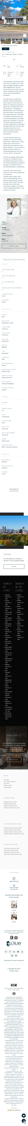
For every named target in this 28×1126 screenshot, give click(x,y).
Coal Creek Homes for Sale (8, 614)
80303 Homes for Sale (20, 631)
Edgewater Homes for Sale (8, 682)
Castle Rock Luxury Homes (11, 850)
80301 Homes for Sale (20, 608)
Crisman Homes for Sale (8, 608)
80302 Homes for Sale (20, 602)
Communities (7, 787)
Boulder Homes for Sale (8, 597)
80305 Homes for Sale (20, 625)
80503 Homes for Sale (20, 637)
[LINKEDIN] (14, 951)
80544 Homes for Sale (20, 620)
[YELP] (22, 951)
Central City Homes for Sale (8, 655)
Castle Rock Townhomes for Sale (13, 854)
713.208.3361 (5, 229)
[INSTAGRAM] (10, 951)
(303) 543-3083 (14, 889)
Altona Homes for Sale (8, 602)
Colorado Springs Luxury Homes (12, 829)
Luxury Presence (18, 960)
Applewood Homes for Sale (8, 660)
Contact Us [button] (14, 759)
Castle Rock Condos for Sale (11, 852)
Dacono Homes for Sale (8, 637)
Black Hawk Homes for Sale (8, 649)
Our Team (6, 783)
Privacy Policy (14, 971)
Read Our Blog (8, 785)
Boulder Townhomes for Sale (11, 807)
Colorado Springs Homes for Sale (13, 827)
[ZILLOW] (12, 955)
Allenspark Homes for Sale (8, 625)
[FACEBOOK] (5, 951)
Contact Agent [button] (14, 246)
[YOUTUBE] (18, 951)
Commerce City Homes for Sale (8, 709)
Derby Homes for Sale (8, 687)
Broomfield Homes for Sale (8, 620)
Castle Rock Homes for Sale (11, 848)
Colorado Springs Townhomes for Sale (14, 833)
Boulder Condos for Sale (10, 805)
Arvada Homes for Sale (8, 631)
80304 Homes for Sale (20, 597)
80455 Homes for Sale (20, 614)
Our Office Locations (10, 781)
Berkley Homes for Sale (8, 666)
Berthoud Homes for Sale (8, 643)
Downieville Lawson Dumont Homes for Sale (8, 695)
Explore (14, 566)
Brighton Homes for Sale (8, 703)
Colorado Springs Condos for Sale (13, 831)
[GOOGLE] (16, 955)
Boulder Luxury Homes (10, 803)
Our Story (6, 779)
